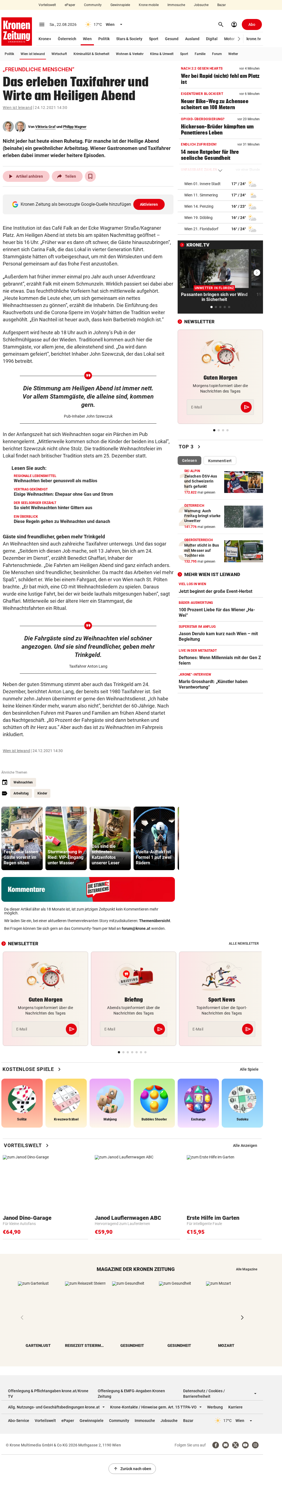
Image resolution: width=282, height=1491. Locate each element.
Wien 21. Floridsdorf (201, 229)
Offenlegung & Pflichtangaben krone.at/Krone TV (48, 1394)
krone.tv (253, 39)
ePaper (70, 5)
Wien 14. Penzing (198, 206)
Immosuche (176, 5)
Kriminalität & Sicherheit (91, 54)
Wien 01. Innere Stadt (202, 184)
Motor (229, 39)
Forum (217, 54)
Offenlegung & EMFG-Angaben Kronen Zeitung (131, 1394)
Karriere (235, 1407)
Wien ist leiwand (33, 54)
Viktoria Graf (45, 127)
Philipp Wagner (74, 127)
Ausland (192, 39)
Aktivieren (149, 204)
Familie (200, 54)
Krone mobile (149, 5)
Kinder (42, 793)
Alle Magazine (246, 1269)
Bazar (221, 5)
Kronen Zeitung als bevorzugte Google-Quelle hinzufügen (89, 204)
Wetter (233, 54)
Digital (212, 39)
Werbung (215, 1407)
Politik (104, 39)
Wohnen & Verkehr (129, 54)
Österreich (67, 39)
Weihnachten (23, 782)
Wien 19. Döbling (198, 217)
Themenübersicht (154, 921)
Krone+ (45, 39)
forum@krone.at (136, 928)
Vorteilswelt (47, 5)
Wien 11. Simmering (201, 195)
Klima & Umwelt (161, 54)
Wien (87, 39)
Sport (153, 39)
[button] (239, 39)
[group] (22, 838)
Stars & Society (129, 39)
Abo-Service (18, 1420)
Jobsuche (201, 5)
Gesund (171, 39)
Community (93, 5)
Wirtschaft (59, 54)
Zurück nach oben (132, 1469)
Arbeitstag (21, 793)
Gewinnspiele (120, 5)
